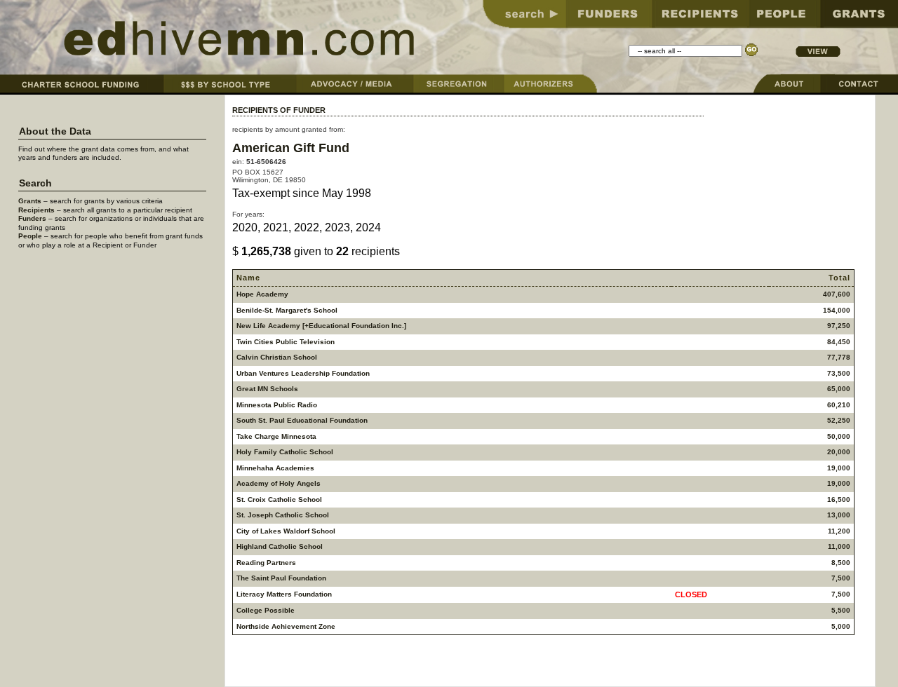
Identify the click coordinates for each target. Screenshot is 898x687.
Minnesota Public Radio (276, 405)
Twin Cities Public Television (285, 342)
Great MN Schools (267, 389)
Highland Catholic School (279, 546)
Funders (32, 218)
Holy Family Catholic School (284, 452)
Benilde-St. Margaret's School (286, 310)
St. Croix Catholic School (279, 499)
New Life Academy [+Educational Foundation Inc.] (321, 325)
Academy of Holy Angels (278, 483)
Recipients (36, 210)
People (30, 236)
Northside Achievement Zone (285, 626)
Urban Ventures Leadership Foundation (303, 373)
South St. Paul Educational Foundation (302, 420)
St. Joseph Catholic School (282, 515)
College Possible (265, 610)
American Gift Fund (290, 147)
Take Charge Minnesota (276, 436)
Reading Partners (266, 562)
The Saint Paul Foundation (281, 578)
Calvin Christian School (276, 357)
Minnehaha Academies (275, 468)
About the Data (55, 131)
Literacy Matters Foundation (284, 594)
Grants (29, 201)
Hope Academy (262, 294)
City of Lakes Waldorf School (285, 531)
